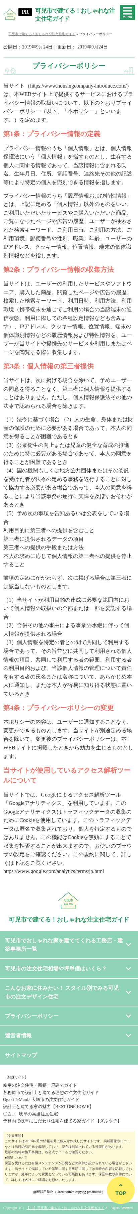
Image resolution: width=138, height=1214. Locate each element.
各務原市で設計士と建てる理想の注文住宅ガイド (51, 1092)
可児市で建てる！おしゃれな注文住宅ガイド (75, 14)
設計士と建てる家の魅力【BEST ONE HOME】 (48, 1106)
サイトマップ (21, 1055)
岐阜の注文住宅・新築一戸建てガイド (40, 1085)
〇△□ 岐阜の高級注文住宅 (30, 1113)
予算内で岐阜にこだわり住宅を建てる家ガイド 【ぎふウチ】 (62, 1120)
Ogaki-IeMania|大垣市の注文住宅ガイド (41, 1099)
